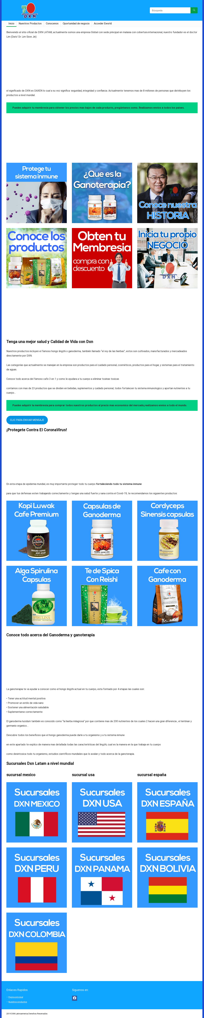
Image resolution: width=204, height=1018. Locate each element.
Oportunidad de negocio (76, 23)
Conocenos (52, 23)
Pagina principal (15, 997)
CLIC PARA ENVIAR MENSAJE (27, 419)
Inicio (11, 23)
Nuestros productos (17, 1002)
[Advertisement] (102, 66)
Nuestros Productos (30, 23)
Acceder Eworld (103, 23)
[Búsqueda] (194, 10)
